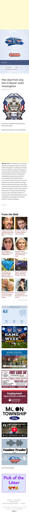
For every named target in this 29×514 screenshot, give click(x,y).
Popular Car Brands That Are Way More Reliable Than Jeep (20, 273)
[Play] (4, 435)
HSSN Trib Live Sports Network (10, 503)
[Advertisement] (14, 15)
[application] (14, 429)
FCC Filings (22, 503)
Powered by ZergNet (22, 300)
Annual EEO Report (14, 501)
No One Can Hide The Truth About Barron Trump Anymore (21, 232)
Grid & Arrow (19, 509)
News (5, 205)
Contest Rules (17, 500)
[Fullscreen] (25, 435)
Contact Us (9, 500)
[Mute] (23, 435)
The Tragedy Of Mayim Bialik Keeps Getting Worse (7, 253)
